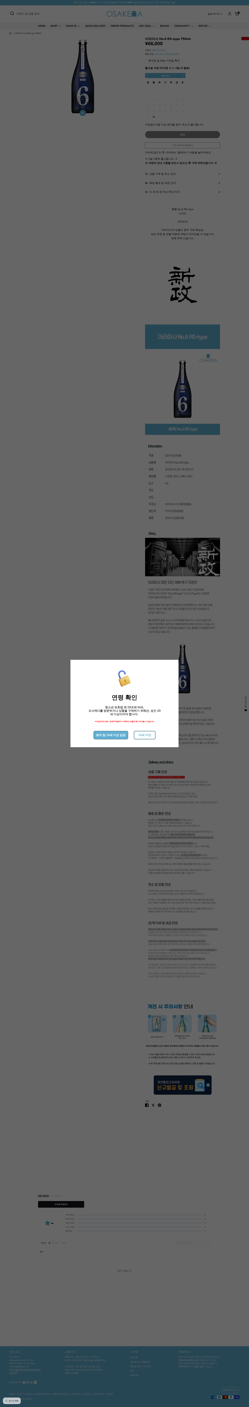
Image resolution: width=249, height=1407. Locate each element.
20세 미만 (144, 735)
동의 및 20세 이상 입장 (111, 735)
